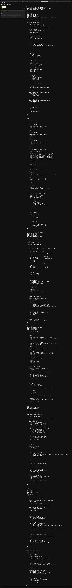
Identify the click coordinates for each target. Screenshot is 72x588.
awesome (3, 15)
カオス (12, 15)
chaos (6, 15)
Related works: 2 (5, 11)
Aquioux (3, 8)
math (9, 15)
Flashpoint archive (44, 1)
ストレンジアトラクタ (17, 15)
